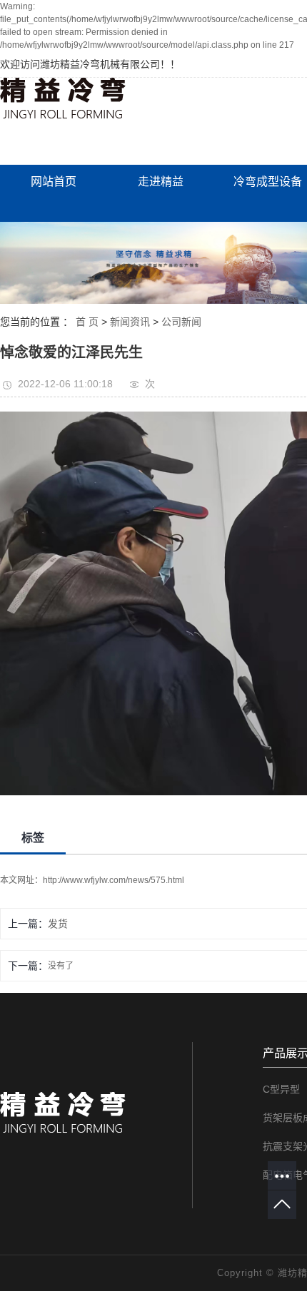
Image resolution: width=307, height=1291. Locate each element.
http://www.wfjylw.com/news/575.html (113, 880)
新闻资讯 (130, 321)
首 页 (87, 321)
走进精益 (160, 181)
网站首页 (53, 181)
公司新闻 (181, 321)
